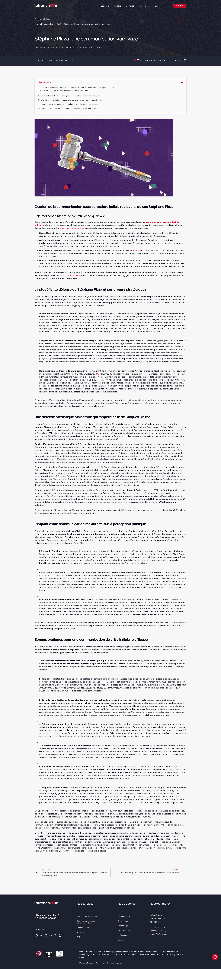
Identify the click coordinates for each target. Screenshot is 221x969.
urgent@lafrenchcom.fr (160, 934)
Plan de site (100, 963)
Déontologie (123, 926)
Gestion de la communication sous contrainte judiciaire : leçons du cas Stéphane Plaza (77, 88)
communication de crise (73, 228)
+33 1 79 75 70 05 (158, 927)
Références (122, 935)
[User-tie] (60, 935)
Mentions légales (86, 963)
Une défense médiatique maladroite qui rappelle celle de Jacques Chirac (71, 100)
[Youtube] (50, 935)
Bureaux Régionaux (115, 963)
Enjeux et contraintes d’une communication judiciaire (66, 91)
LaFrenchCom (124, 916)
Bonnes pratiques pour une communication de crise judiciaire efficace (70, 108)
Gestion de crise (84, 928)
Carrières (122, 940)
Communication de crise (67, 48)
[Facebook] (37, 935)
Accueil (38, 24)
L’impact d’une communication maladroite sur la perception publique (70, 104)
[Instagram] (55, 935)
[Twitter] (41, 935)
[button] (106, 6)
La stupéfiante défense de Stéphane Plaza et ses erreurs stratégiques (70, 96)
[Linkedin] (46, 935)
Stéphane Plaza (72, 276)
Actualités (49, 24)
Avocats (137, 250)
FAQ (59, 24)
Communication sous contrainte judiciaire (86, 922)
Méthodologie (124, 930)
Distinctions (123, 921)
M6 (97, 374)
